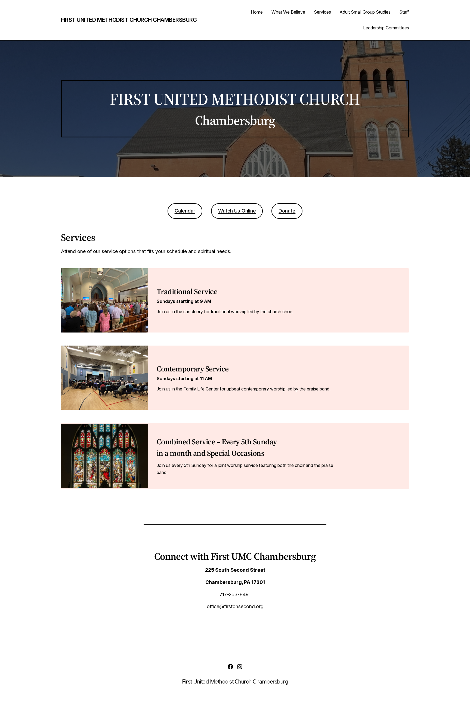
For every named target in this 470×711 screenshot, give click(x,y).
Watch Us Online (237, 211)
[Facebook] (230, 666)
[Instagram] (239, 666)
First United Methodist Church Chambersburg (129, 20)
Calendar (185, 211)
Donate (287, 211)
